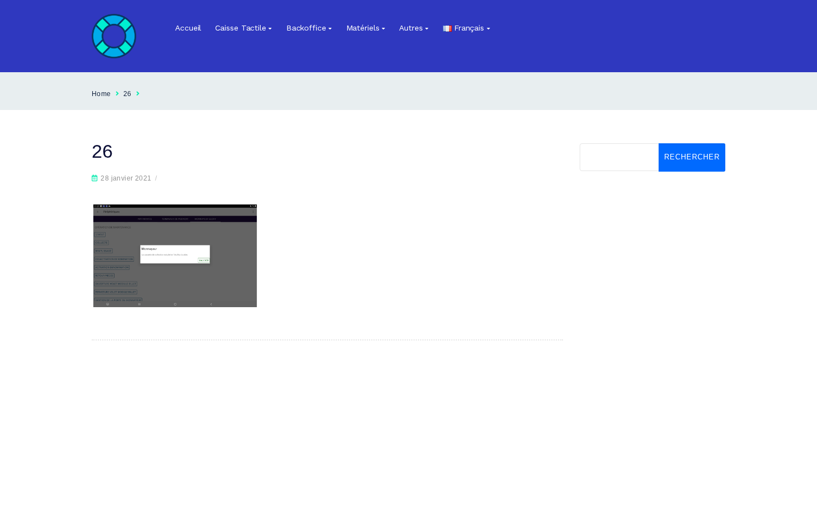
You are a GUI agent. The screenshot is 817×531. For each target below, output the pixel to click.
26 (127, 94)
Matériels (363, 27)
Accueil (188, 27)
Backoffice (306, 27)
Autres (410, 27)
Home (101, 94)
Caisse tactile (240, 27)
